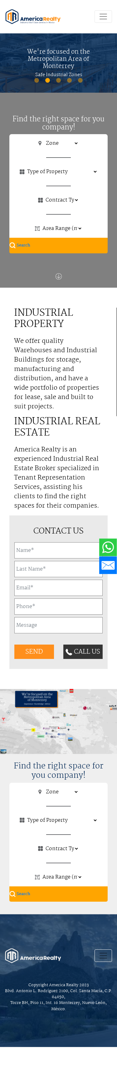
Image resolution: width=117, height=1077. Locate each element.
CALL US (86, 651)
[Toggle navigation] (103, 16)
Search (23, 245)
